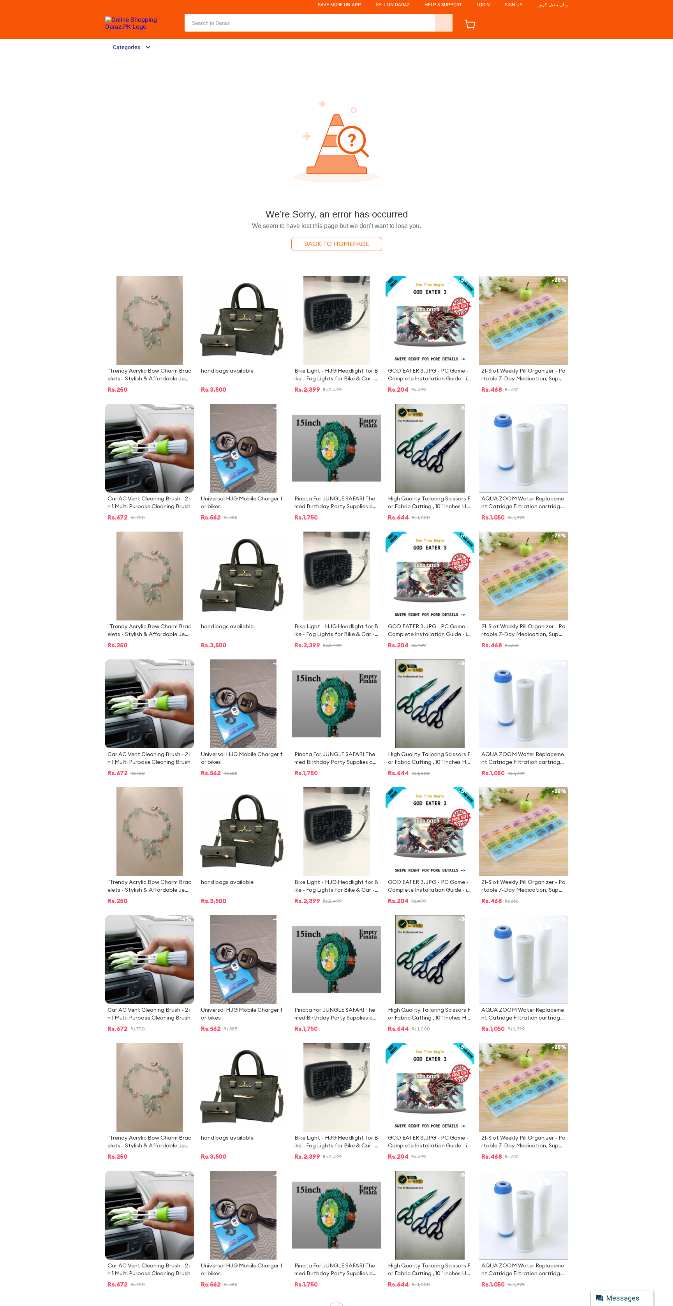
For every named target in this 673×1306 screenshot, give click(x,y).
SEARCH (444, 23)
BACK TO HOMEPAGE (336, 244)
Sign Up (514, 4)
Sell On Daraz (393, 4)
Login (483, 4)
